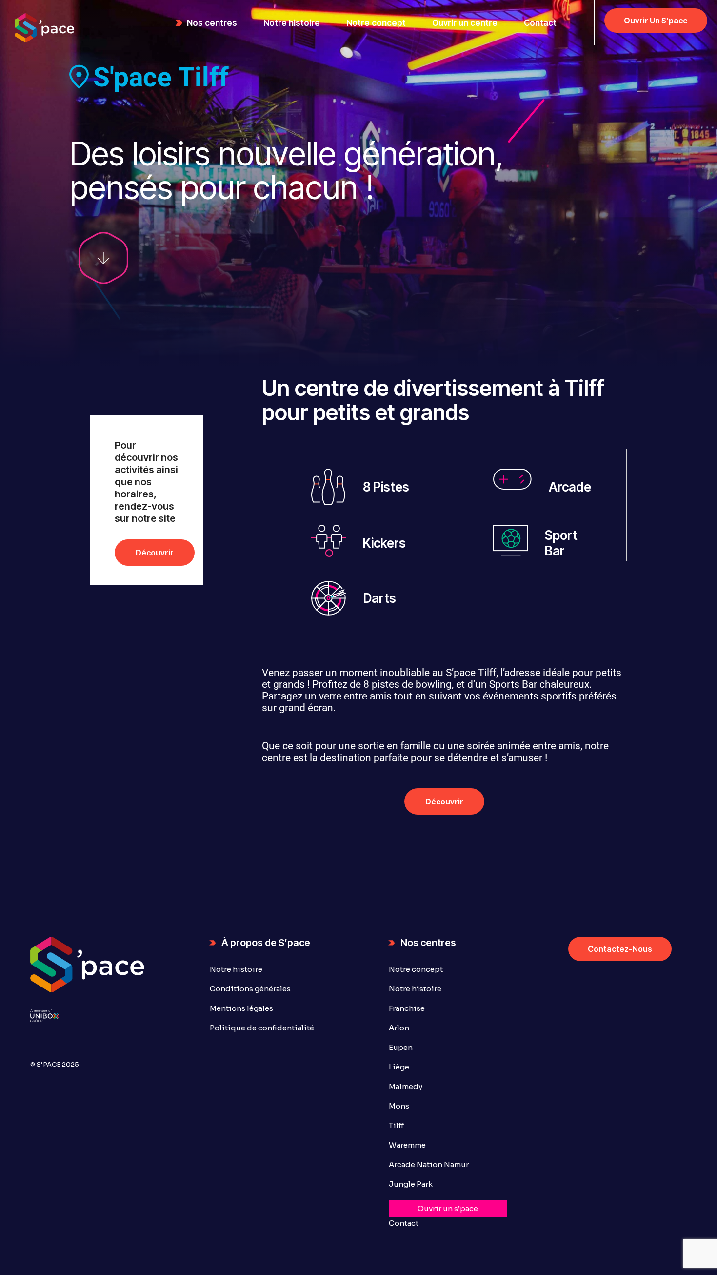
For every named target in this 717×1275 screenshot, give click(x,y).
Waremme (407, 1145)
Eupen (401, 1047)
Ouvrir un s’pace (448, 1208)
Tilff (396, 1125)
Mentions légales (241, 1008)
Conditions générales (250, 988)
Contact (403, 1223)
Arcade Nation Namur (429, 1164)
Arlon (399, 1027)
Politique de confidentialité (262, 1027)
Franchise (407, 1008)
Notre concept (416, 969)
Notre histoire (236, 969)
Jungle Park (411, 1184)
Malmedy (405, 1086)
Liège (399, 1066)
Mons (399, 1105)
